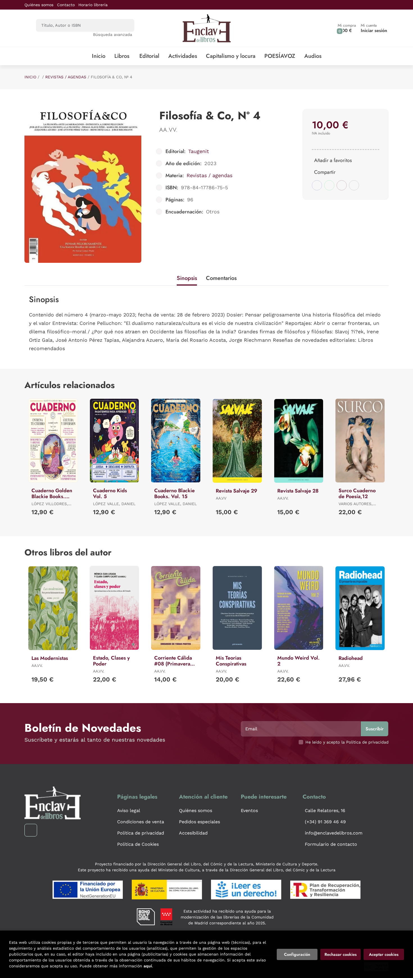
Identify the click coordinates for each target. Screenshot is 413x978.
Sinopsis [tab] (187, 278)
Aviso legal (128, 810)
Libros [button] (121, 56)
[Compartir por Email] (342, 185)
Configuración (297, 954)
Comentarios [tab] (221, 278)
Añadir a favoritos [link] (333, 160)
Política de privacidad (140, 833)
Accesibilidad (193, 833)
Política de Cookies (138, 844)
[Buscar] (125, 25)
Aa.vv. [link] (168, 130)
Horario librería (93, 5)
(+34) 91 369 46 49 (325, 821)
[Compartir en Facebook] (317, 185)
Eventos (249, 810)
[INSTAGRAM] (30, 830)
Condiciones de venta (140, 821)
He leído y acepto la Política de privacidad (347, 742)
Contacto (66, 5)
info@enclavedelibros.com (333, 833)
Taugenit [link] (198, 151)
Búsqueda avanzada (112, 34)
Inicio (30, 77)
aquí (148, 966)
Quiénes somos (38, 5)
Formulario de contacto (331, 844)
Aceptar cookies (383, 954)
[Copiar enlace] (354, 185)
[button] (346, 28)
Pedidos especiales (199, 821)
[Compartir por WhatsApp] (329, 185)
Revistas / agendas (65, 77)
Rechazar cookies (340, 954)
